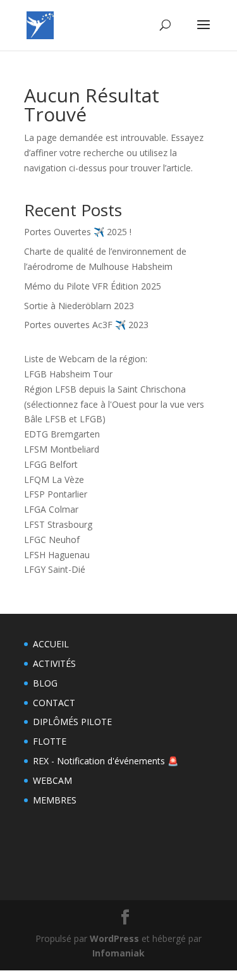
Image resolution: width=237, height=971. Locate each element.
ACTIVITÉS (54, 663)
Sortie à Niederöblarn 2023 (79, 306)
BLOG (45, 683)
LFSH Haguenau (57, 555)
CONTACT (54, 703)
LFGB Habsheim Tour (68, 374)
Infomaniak (118, 953)
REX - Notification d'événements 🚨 (105, 761)
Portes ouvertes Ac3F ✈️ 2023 (86, 325)
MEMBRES (54, 800)
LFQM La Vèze (54, 479)
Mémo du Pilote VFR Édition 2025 (92, 286)
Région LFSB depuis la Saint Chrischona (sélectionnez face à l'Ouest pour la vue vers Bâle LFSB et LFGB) (114, 404)
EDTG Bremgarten (62, 434)
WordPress (114, 938)
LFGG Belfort (51, 464)
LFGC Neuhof (52, 540)
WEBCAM (52, 780)
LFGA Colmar (51, 509)
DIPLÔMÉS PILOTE (72, 722)
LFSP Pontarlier (55, 494)
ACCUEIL (51, 644)
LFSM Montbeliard (61, 449)
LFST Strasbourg (58, 524)
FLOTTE (49, 741)
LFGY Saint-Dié (54, 569)
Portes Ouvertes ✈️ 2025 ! (77, 232)
